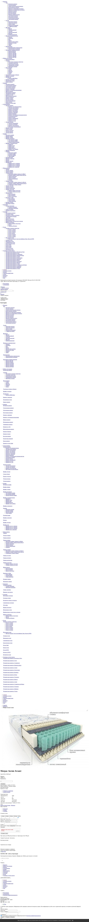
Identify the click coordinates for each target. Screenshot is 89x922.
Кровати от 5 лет (12, 120)
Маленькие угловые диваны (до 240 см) (17, 182)
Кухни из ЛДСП (9, 248)
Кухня (4, 227)
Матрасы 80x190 (12, 51)
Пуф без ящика (11, 200)
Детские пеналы (9, 131)
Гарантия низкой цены (8, 273)
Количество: (3, 778)
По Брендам (8, 77)
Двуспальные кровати (11, 86)
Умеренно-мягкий (12, 30)
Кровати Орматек (10, 97)
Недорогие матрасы (12, 4)
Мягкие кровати (9, 91)
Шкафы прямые (9, 136)
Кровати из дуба (9, 94)
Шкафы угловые (9, 137)
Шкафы (5, 133)
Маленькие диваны (10, 203)
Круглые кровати (9, 99)
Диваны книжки (12, 177)
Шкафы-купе (9, 162)
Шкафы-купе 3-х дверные (14, 164)
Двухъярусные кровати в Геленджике (14, 257)
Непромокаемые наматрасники (15, 47)
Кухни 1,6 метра (12, 230)
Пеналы (7, 159)
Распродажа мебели (10, 59)
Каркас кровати (9, 81)
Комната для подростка (13, 125)
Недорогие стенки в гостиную (12, 215)
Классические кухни (10, 243)
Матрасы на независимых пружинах (16, 9)
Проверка (3, 827)
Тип (7, 2)
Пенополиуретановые (13, 25)
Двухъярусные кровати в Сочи (12, 253)
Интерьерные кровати (11, 92)
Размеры (8, 151)
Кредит (4, 276)
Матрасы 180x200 (12, 55)
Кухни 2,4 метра (12, 234)
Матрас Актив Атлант (5, 805)
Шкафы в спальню (10, 76)
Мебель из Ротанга (10, 222)
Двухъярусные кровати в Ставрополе (14, 254)
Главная (5, 269)
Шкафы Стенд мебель (13, 149)
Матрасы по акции (12, 11)
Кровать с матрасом (10, 79)
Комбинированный (12, 34)
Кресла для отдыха (12, 196)
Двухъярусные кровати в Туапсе (13, 268)
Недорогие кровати (10, 84)
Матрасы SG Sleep (12, 42)
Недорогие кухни (10, 249)
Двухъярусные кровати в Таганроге (14, 261)
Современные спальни (13, 65)
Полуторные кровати (10, 87)
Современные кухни (10, 242)
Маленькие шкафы (12, 152)
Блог (4, 277)
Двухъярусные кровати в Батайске (13, 259)
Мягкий (10, 28)
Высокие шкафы (12, 155)
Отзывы (5, 810)
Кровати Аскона (9, 98)
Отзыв (2, 824)
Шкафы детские (9, 128)
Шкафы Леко (11, 146)
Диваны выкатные (12, 176)
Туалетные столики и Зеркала (12, 74)
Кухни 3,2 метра (12, 236)
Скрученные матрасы (13, 15)
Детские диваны (9, 170)
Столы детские (9, 129)
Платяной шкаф (9, 157)
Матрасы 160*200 (12, 54)
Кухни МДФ (8, 247)
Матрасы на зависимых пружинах (16, 8)
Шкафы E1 (10, 144)
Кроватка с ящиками (13, 112)
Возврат (5, 272)
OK (72, 920)
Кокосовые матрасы (12, 21)
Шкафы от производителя (11, 143)
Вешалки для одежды (10, 210)
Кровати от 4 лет (12, 119)
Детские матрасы (12, 5)
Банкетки (10, 71)
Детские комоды (9, 132)
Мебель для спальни (7, 58)
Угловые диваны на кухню (14, 191)
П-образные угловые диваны (14, 184)
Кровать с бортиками (13, 111)
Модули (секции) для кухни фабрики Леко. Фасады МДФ (21, 238)
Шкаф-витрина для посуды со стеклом (14, 221)
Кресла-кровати (11, 195)
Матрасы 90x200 (12, 52)
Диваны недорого (10, 187)
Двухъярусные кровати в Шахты (13, 262)
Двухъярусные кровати (13, 107)
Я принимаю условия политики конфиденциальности (14, 915)
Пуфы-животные (12, 201)
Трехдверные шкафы (13, 140)
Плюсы (3, 820)
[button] (87, 710)
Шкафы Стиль (11, 145)
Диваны (7, 169)
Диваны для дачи (9, 185)
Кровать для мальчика (13, 109)
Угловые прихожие (12, 207)
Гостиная (5, 211)
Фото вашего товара (5, 825)
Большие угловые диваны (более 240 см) (17, 183)
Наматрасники (9, 46)
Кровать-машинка (12, 113)
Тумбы (9, 68)
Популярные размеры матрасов (13, 50)
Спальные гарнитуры (13, 63)
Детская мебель (6, 104)
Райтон (10, 40)
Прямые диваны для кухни (14, 190)
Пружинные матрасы (13, 17)
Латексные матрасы (12, 22)
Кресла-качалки (11, 194)
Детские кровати (9, 105)
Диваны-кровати (9, 171)
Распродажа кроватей (10, 100)
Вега (9, 39)
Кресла (9, 224)
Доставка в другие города (9, 250)
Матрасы (5, 1)
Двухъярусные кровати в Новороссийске (15, 255)
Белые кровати (9, 102)
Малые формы (9, 67)
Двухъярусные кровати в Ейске (13, 260)
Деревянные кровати (10, 93)
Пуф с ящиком (11, 198)
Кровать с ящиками (10, 89)
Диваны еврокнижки (13, 178)
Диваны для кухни (10, 189)
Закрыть (2, 917)
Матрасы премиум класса (14, 14)
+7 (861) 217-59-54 (5, 858)
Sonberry (10, 44)
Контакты (5, 275)
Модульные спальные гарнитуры (15, 61)
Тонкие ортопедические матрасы (15, 6)
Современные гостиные (11, 216)
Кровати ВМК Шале (12, 78)
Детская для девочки (13, 124)
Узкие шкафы (11, 156)
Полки (9, 73)
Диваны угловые (9, 181)
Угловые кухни (9, 240)
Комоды (10, 70)
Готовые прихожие (10, 205)
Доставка (5, 811)
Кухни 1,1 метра (12, 229)
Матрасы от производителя (12, 35)
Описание (5, 808)
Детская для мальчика (13, 123)
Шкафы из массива (10, 158)
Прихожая (5, 204)
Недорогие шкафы (10, 135)
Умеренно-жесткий (12, 32)
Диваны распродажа (10, 188)
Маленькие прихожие (13, 208)
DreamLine (10, 38)
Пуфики (10, 72)
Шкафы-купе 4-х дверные (14, 165)
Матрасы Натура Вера (13, 41)
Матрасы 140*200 (12, 53)
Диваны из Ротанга (12, 225)
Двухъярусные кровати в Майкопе (13, 267)
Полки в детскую (9, 130)
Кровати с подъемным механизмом (13, 90)
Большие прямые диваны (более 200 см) (17, 175)
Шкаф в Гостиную (10, 218)
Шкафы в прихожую (10, 150)
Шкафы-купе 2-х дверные (14, 163)
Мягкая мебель (6, 168)
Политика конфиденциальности (10, 895)
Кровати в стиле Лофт (11, 103)
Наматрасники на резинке (14, 48)
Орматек (10, 37)
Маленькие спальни (12, 66)
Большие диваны (9, 202)
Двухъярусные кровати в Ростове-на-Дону (15, 251)
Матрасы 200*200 (12, 57)
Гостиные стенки (9, 214)
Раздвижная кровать (12, 116)
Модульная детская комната (14, 126)
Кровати (5, 83)
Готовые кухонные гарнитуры (12, 228)
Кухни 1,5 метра (12, 235)
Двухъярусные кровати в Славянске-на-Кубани (16, 264)
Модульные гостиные (10, 213)
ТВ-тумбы (8, 217)
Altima (9, 45)
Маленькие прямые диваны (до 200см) (16, 174)
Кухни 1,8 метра (12, 231)
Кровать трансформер (13, 118)
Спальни (8, 60)
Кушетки (10, 179)
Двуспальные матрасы (13, 19)
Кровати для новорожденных (14, 106)
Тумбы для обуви (9, 209)
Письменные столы (10, 80)
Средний (10, 31)
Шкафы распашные (10, 138)
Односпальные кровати (11, 85)
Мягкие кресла (9, 192)
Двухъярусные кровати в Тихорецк (13, 266)
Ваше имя (3, 819)
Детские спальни (9, 122)
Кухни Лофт (8, 244)
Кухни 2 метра (11, 233)
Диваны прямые (9, 172)
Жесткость (8, 27)
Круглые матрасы (12, 13)
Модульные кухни (10, 237)
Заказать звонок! (4, 289)
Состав (7, 20)
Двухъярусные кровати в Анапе (13, 256)
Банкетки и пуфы (9, 197)
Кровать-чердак (11, 117)
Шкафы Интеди (11, 148)
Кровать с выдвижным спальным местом (17, 115)
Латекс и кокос (11, 24)
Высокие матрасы (12, 12)
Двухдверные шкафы (13, 139)
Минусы (3, 821)
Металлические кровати (11, 96)
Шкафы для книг (9, 161)
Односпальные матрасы (13, 18)
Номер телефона (4, 911)
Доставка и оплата (7, 270)
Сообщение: (3, 914)
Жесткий (10, 33)
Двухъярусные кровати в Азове (13, 263)
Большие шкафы (12, 153)
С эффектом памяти (12, 26)
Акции (4, 274)
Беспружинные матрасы (13, 7)
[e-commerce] (3, 287)
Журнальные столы (10, 220)
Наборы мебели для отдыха (14, 223)
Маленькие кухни (10, 241)
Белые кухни (8, 246)
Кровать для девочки (13, 110)
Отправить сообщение (10, 917)
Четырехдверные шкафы (13, 142)
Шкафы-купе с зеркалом (13, 166)
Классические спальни (13, 64)
